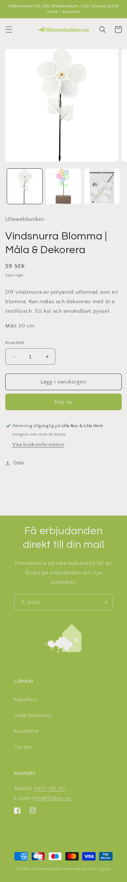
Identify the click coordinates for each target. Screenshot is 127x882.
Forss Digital (98, 869)
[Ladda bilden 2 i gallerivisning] (63, 186)
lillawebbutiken (47, 869)
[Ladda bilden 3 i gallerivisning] (102, 186)
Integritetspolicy (32, 715)
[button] (9, 29)
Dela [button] (18, 463)
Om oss (23, 747)
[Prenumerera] (105, 602)
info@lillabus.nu (52, 798)
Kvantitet (14, 342)
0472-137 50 (49, 789)
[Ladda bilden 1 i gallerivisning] (24, 186)
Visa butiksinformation (38, 445)
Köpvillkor (25, 699)
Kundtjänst (26, 731)
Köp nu (63, 402)
